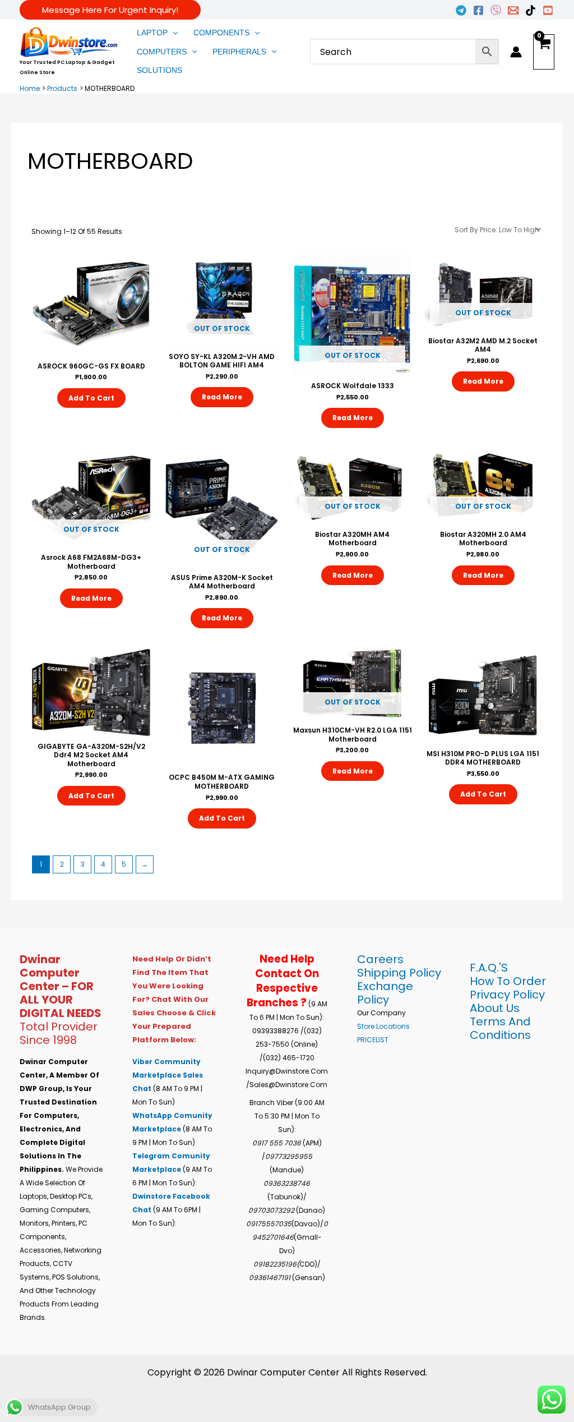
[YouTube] (547, 10)
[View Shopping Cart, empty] (543, 52)
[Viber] (495, 10)
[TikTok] (530, 10)
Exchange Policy (385, 992)
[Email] (513, 10)
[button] (110, 10)
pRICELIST (372, 1039)
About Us (495, 1008)
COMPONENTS (221, 32)
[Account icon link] (516, 52)
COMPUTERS (162, 51)
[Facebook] (478, 10)
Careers (380, 959)
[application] (173, 33)
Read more (222, 397)
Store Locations (383, 1026)
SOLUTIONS (159, 70)
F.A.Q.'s (489, 967)
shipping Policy (399, 973)
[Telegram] (461, 10)
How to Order (508, 981)
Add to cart (91, 398)
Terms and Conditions (500, 1028)
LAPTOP (152, 32)
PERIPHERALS (239, 51)
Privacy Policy (507, 994)
